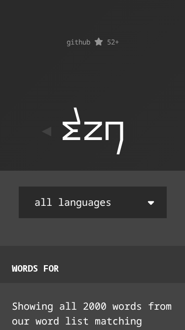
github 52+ (93, 42)
